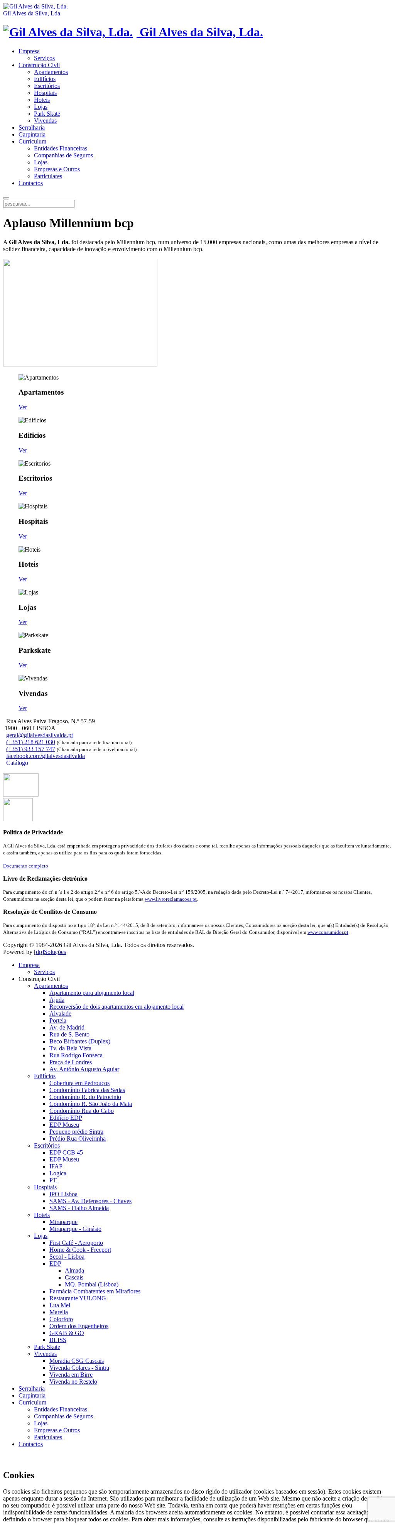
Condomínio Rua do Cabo (81, 1110)
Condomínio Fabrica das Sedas (87, 1090)
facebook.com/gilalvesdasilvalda (45, 756)
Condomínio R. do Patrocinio (85, 1097)
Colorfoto (61, 1319)
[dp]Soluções (50, 952)
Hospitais (45, 92)
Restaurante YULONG (77, 1298)
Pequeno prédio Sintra (76, 1131)
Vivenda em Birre (71, 1374)
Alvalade (60, 1013)
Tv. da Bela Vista (70, 1048)
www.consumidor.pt (327, 932)
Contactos (31, 183)
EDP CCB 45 (66, 1152)
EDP (55, 1263)
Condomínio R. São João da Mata (90, 1104)
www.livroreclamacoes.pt (171, 899)
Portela (57, 1020)
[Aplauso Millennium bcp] (21, 794)
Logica (57, 1173)
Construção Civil (39, 65)
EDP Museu (64, 1124)
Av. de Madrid (66, 1027)
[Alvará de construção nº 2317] (18, 819)
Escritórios (47, 86)
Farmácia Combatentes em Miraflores (94, 1291)
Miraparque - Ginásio (75, 1229)
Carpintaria (32, 134)
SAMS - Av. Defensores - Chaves (90, 1201)
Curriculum (32, 141)
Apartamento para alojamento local (91, 992)
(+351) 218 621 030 (30, 742)
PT (53, 1180)
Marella (58, 1312)
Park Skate (47, 113)
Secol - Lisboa (66, 1256)
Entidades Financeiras (60, 148)
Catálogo (16, 763)
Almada (74, 1270)
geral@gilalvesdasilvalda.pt (39, 735)
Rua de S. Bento (69, 1034)
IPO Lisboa (63, 1194)
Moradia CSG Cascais (76, 1360)
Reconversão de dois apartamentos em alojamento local (116, 1006)
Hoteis (42, 99)
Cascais (74, 1277)
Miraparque (63, 1222)
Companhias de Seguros (63, 155)
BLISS (57, 1340)
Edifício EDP (65, 1117)
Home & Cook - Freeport (80, 1249)
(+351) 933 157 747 (30, 749)
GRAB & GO (66, 1333)
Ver (23, 407)
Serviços (44, 58)
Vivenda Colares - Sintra (79, 1367)
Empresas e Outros (57, 169)
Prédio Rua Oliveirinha (77, 1138)
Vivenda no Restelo (73, 1381)
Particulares (48, 176)
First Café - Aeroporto (76, 1242)
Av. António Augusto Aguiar (84, 1069)
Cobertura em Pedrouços (79, 1083)
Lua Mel (59, 1305)
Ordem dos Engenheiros (78, 1326)
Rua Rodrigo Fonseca (76, 1055)
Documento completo (25, 866)
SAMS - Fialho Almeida (79, 1208)
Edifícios (45, 79)
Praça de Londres (70, 1062)
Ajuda (56, 999)
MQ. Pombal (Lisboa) (91, 1284)
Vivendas (45, 120)
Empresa (29, 51)
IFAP (55, 1166)
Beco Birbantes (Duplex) (79, 1041)
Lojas (40, 106)
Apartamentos (51, 72)
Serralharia (32, 127)
